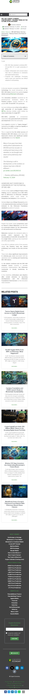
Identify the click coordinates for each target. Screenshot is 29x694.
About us (17, 687)
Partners (11, 687)
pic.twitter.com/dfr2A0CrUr (12, 171)
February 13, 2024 (9, 177)
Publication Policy (19, 681)
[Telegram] (17, 668)
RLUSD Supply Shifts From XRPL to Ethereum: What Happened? (14, 351)
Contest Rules (19, 685)
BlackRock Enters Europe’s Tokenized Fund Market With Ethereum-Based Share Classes (14, 504)
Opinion (8, 32)
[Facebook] (7, 668)
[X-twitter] (12, 668)
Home (3, 32)
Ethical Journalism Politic (14, 683)
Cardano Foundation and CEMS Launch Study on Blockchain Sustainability (14, 390)
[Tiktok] (14, 671)
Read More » (14, 328)
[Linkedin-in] (22, 668)
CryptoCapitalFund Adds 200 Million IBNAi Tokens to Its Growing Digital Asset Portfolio (14, 428)
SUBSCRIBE (14, 638)
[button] (1, 14)
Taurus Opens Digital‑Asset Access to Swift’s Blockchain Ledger (14, 313)
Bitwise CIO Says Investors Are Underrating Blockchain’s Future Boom (14, 465)
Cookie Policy (10, 685)
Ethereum (13, 94)
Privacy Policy (9, 681)
